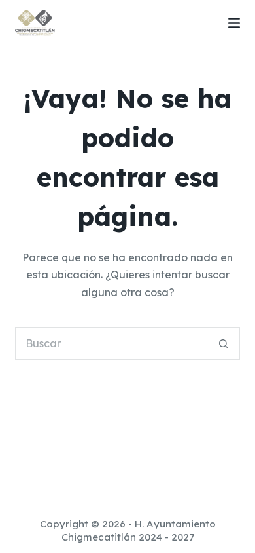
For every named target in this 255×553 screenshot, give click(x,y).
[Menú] (234, 23)
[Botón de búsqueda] (223, 343)
